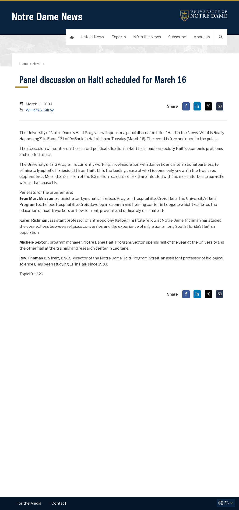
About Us (202, 37)
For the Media (29, 503)
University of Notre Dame (203, 15)
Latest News (92, 37)
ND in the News (147, 37)
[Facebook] (186, 106)
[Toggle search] (220, 37)
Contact (59, 503)
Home (23, 63)
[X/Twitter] (208, 106)
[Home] (71, 37)
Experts (119, 37)
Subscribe (177, 37)
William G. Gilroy (40, 110)
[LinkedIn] (197, 106)
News (36, 63)
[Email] (219, 106)
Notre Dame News (47, 16)
